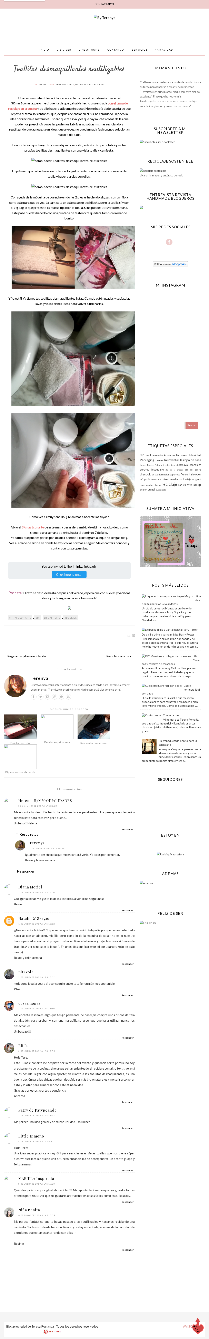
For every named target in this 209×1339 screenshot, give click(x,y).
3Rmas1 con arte (65, 84)
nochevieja (185, 479)
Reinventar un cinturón (93, 743)
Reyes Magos (147, 464)
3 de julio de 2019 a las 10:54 (36, 1051)
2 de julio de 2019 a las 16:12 (36, 977)
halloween (195, 474)
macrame (156, 479)
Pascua (159, 460)
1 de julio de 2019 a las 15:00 (36, 892)
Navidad (195, 455)
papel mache (146, 484)
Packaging (147, 460)
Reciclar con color (118, 656)
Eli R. (23, 1045)
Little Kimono (31, 1136)
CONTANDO (115, 49)
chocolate (195, 464)
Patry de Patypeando (37, 1110)
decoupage (157, 469)
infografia (145, 479)
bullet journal (171, 465)
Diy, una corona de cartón (20, 772)
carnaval (183, 464)
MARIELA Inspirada (36, 1178)
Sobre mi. (159, 465)
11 (129, 635)
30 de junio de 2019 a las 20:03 (37, 806)
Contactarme (171, 715)
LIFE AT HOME (89, 49)
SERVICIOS (140, 49)
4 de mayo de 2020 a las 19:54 (36, 1215)
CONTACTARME (104, 4)
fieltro (184, 474)
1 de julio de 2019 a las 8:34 (46, 848)
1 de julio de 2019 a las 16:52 (36, 924)
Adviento (169, 455)
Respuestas (28, 834)
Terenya (42, 84)
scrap (197, 484)
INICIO (44, 49)
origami (196, 479)
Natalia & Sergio (33, 918)
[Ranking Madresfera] (170, 854)
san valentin (185, 484)
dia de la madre (174, 469)
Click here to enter (69, 574)
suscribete (161, 489)
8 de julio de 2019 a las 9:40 (35, 1141)
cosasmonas (29, 1003)
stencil (151, 489)
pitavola (25, 971)
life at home (86, 84)
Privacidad (164, 49)
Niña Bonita (29, 1209)
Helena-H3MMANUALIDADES (45, 800)
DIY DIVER (64, 49)
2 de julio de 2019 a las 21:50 (36, 1008)
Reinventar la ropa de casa (182, 460)
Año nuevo (182, 455)
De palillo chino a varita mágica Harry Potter (168, 634)
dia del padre (193, 469)
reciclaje (99, 84)
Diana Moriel (30, 887)
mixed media (170, 479)
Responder (128, 829)
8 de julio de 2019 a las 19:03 (36, 1184)
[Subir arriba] (198, 1327)
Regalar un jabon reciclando (26, 656)
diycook (145, 474)
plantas (157, 485)
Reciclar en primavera (57, 742)
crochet (144, 469)
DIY (76, 84)
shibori (143, 489)
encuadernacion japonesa (166, 474)
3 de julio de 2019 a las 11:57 (36, 1115)
